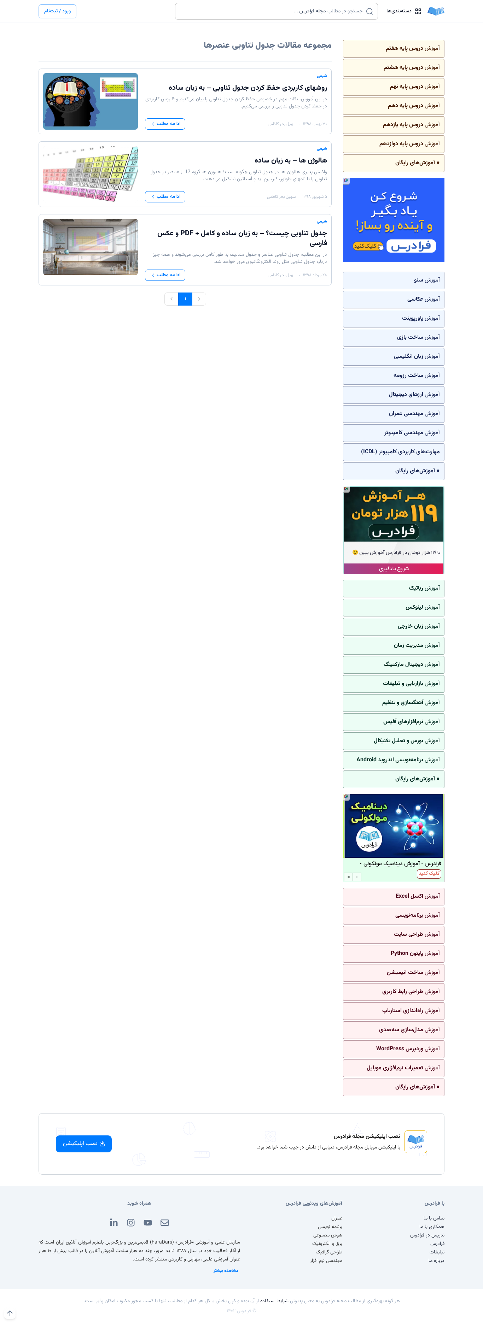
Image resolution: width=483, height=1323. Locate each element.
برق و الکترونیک (327, 1244)
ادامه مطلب (169, 124)
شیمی (322, 76)
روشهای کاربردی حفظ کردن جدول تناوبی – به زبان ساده (248, 88)
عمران (336, 1218)
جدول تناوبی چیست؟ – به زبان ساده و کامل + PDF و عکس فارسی (242, 238)
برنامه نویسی (330, 1227)
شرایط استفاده (274, 1301)
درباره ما (436, 1261)
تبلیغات (437, 1252)
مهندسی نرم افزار (326, 1261)
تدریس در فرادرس (427, 1235)
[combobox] (272, 11)
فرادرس (437, 1244)
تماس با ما (434, 1218)
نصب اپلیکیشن (80, 1143)
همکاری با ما (431, 1227)
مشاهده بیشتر (226, 1271)
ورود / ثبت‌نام (57, 11)
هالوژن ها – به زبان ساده (291, 160)
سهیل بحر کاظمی (282, 124)
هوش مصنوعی (327, 1235)
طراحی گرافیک (329, 1252)
